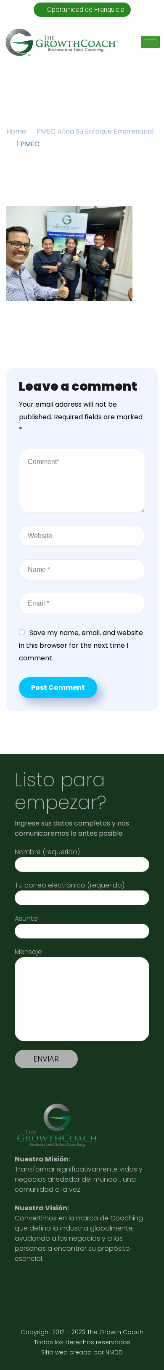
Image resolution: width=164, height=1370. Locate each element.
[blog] (86, 1285)
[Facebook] (106, 1285)
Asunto (26, 918)
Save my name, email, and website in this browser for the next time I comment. (81, 645)
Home (16, 131)
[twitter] (65, 1285)
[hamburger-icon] (150, 42)
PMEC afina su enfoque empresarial (95, 131)
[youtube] (44, 1285)
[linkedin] (24, 1285)
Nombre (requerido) (47, 852)
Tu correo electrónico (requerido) (69, 885)
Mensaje (28, 952)
